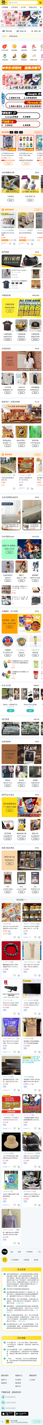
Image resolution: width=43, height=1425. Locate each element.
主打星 (23, 7)
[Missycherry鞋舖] (30, 700)
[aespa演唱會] (12, 114)
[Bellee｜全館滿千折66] (11, 700)
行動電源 (26, 1260)
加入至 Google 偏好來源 (40, 17)
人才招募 (32, 1380)
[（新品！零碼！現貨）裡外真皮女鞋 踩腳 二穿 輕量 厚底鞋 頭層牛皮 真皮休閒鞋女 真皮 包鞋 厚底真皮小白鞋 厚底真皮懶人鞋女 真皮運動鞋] (36, 697)
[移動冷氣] (12, 96)
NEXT (41, 189)
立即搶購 (8, 163)
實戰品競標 (35, 295)
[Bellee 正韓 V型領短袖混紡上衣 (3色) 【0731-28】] (17, 691)
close (3, 1422)
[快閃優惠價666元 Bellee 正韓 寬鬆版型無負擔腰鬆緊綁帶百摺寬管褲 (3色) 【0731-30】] (17, 697)
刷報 (4, 1252)
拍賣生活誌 (33, 7)
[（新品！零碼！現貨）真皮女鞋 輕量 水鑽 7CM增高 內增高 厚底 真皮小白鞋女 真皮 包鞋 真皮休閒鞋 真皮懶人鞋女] (36, 691)
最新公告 (18, 1386)
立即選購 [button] (7, 839)
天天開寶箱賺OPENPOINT (17, 36)
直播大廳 (36, 719)
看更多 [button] (9, 364)
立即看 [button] (9, 311)
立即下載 (37, 1422)
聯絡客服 (18, 1383)
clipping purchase (14, 244)
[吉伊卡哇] (31, 104)
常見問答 (18, 1380)
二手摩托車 (29, 1252)
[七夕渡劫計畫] (21, 18)
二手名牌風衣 (14, 1260)
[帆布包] (12, 123)
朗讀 (40, 12)
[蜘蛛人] (12, 104)
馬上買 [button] (8, 446)
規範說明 (20, 1303)
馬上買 (37, 402)
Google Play (21, 1414)
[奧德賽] (31, 123)
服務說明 (4, 1383)
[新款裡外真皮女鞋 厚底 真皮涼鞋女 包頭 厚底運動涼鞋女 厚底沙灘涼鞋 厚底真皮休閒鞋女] (27, 694)
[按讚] (18, 521)
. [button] (9, 417)
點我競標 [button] (7, 339)
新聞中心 (4, 1380)
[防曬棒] (31, 114)
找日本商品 (35, 536)
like (10, 244)
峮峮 (19, 1252)
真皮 (11, 1252)
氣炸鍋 (36, 1260)
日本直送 (14, 7)
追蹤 (10, 711)
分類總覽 (5, 7)
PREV (1, 189)
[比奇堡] (31, 96)
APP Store (7, 1414)
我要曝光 (37, 132)
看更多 (37, 172)
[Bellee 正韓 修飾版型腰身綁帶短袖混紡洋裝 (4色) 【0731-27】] (8, 694)
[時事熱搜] (12, 77)
